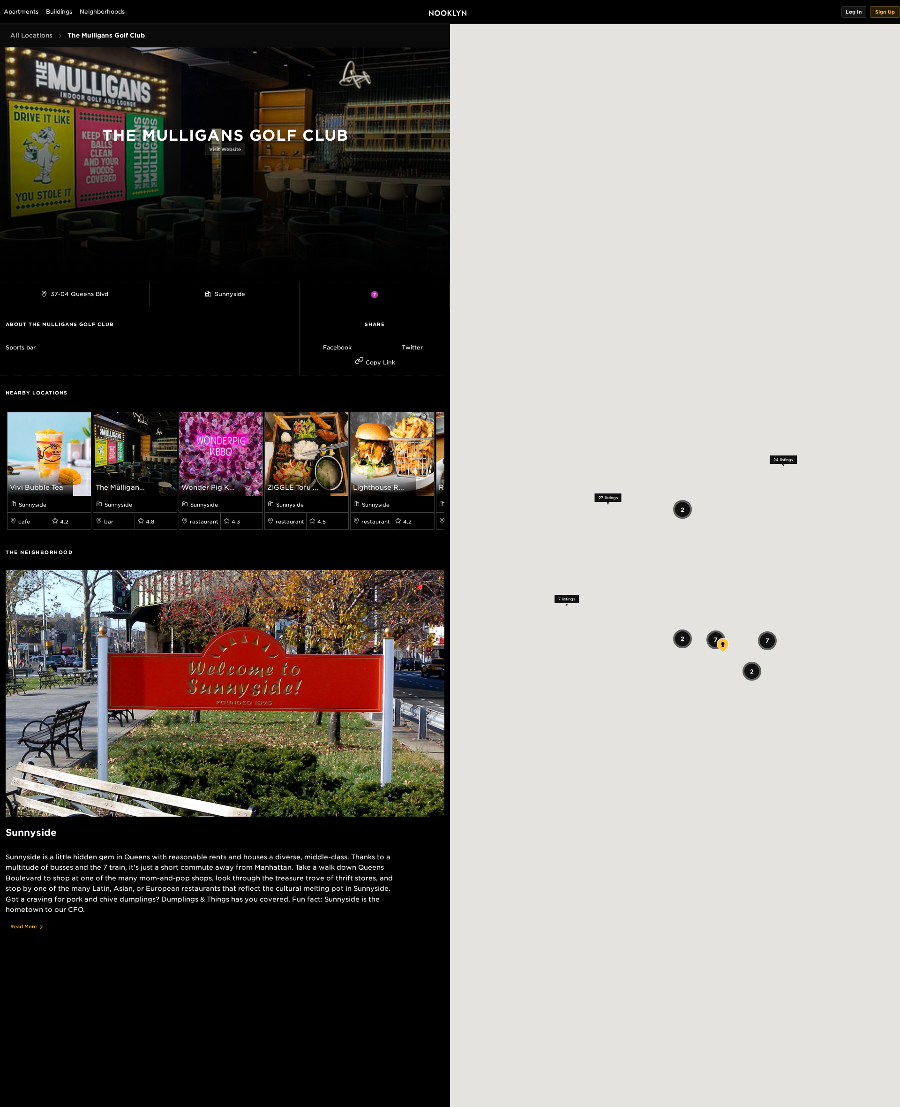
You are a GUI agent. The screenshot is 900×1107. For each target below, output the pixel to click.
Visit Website (225, 149)
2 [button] (682, 509)
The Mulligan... (120, 487)
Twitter (412, 347)
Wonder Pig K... (208, 487)
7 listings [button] (566, 599)
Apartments (21, 11)
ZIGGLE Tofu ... (292, 487)
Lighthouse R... (378, 487)
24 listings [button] (783, 459)
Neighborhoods (102, 11)
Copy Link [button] (379, 362)
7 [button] (767, 640)
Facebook (337, 347)
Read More (23, 926)
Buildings (59, 11)
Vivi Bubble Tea (36, 487)
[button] (853, 12)
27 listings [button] (608, 497)
